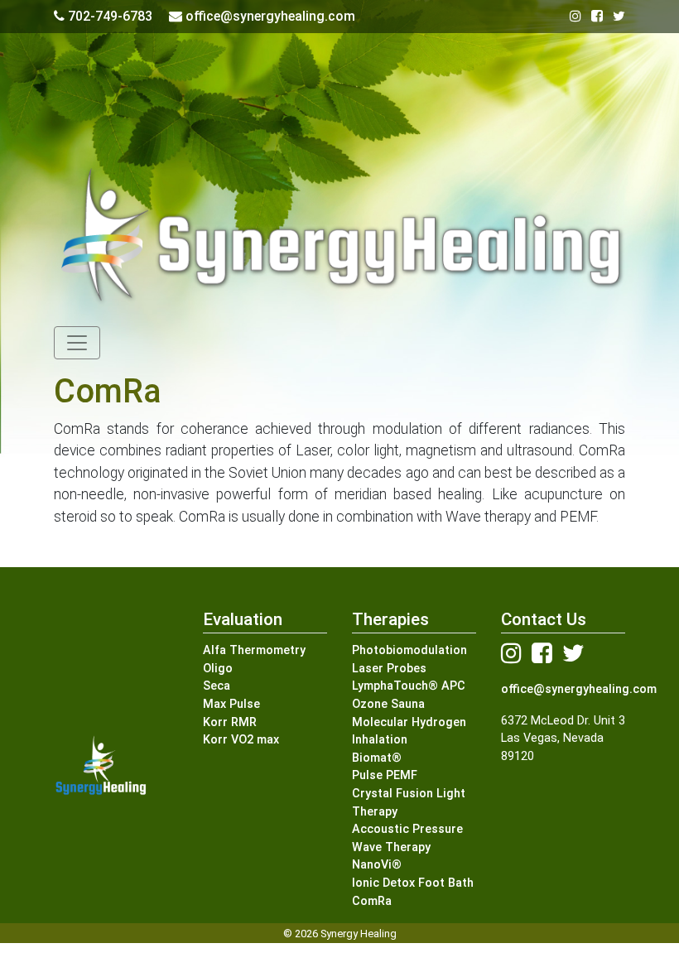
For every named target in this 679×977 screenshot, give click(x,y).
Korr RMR (230, 722)
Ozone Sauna (388, 704)
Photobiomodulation (409, 650)
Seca (216, 686)
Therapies (390, 619)
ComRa (372, 901)
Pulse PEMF (384, 775)
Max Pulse (231, 704)
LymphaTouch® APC (408, 686)
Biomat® (377, 758)
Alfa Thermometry (254, 650)
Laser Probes (389, 669)
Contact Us (543, 619)
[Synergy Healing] (339, 243)
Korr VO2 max (241, 740)
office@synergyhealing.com (579, 689)
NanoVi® (377, 865)
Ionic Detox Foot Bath (413, 883)
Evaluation (242, 619)
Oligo (218, 669)
